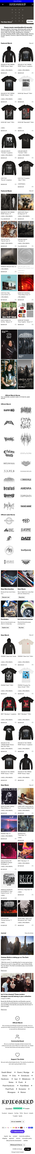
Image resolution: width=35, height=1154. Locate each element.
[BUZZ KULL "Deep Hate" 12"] (26, 879)
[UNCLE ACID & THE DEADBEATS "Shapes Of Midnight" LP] (9, 850)
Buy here (21, 627)
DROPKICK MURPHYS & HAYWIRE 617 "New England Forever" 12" (6, 891)
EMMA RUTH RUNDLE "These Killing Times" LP (24, 293)
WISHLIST (26, 1140)
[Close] (33, 1)
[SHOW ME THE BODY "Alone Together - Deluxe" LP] (26, 310)
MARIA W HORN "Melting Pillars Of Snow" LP (7, 807)
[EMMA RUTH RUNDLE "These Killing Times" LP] (26, 283)
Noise (12, 1082)
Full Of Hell (11, 32)
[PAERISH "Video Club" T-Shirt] (26, 646)
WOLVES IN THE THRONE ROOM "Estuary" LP (7, 213)
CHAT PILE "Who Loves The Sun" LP (5, 293)
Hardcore (5, 1079)
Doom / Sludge (24, 1072)
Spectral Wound (21, 35)
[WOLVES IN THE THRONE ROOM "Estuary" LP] (9, 202)
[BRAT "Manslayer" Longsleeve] (9, 704)
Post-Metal (25, 1086)
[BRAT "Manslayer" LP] (26, 850)
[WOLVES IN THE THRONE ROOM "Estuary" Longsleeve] (26, 54)
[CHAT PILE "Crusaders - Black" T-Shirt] (26, 168)
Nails (18, 34)
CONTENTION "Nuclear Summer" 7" (6, 919)
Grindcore (26, 1076)
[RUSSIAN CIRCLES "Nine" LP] (9, 256)
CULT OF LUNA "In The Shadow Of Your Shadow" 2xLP (26, 267)
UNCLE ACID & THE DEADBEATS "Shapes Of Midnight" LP (6, 862)
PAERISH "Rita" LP (5, 833)
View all (31, 43)
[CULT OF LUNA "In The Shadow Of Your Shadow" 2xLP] (26, 256)
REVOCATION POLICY (27, 1138)
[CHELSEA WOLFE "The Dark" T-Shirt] (26, 141)
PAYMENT (11, 1138)
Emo (14, 1076)
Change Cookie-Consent (17, 1152)
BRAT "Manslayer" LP (23, 861)
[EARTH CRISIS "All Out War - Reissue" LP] (9, 310)
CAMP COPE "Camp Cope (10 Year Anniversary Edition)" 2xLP (26, 807)
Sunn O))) (4, 32)
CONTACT (15, 1136)
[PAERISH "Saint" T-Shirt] (9, 675)
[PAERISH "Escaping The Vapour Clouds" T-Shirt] (26, 675)
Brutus (31, 34)
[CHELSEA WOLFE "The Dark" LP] (26, 229)
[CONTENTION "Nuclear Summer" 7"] (9, 908)
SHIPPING (4, 1138)
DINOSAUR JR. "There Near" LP (22, 834)
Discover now (5, 597)
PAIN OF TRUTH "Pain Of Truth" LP (5, 240)
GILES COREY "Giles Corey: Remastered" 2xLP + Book (25, 919)
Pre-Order (30, 21)
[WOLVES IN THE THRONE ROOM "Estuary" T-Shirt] (9, 83)
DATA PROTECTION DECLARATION (13, 1140)
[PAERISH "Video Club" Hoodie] (9, 646)
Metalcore (27, 1079)
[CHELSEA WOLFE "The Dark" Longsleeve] (9, 141)
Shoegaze (12, 1092)
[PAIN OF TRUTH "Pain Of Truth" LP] (9, 229)
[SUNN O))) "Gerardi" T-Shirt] (26, 83)
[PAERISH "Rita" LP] (9, 823)
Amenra (13, 35)
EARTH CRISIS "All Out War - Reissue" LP (6, 321)
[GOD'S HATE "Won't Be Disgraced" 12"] (26, 202)
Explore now (5, 627)
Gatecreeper (24, 34)
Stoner (24, 1092)
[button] (3, 4)
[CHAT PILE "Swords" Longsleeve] (9, 168)
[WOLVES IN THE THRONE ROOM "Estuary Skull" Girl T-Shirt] (9, 733)
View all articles (29, 933)
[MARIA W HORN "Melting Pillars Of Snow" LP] (9, 796)
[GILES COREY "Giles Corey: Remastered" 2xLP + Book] (26, 908)
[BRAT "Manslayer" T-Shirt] (26, 704)
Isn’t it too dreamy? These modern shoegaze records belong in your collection (16, 995)
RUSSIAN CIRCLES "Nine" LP (8, 266)
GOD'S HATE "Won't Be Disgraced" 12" (23, 213)
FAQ (10, 1136)
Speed (8, 35)
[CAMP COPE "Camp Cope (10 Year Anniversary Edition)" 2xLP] (26, 796)
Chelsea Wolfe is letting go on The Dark (14, 957)
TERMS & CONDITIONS (24, 1136)
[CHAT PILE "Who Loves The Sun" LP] (9, 283)
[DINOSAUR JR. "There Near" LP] (26, 823)
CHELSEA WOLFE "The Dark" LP (22, 240)
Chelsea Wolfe (11, 34)
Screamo (23, 1089)
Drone (5, 1076)
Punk (21, 1082)
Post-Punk (10, 1089)
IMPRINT (6, 1136)
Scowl (3, 35)
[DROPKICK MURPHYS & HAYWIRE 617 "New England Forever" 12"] (9, 879)
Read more (4, 970)
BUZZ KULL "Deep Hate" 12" (25, 889)
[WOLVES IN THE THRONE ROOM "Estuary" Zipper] (9, 54)
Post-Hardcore (9, 1086)
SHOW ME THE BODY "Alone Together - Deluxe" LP (25, 321)
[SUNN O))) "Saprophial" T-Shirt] (26, 112)
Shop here (21, 597)
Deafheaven (20, 32)
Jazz (16, 1079)
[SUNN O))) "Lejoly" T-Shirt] (9, 112)
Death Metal (7, 1072)
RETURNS (18, 1138)
